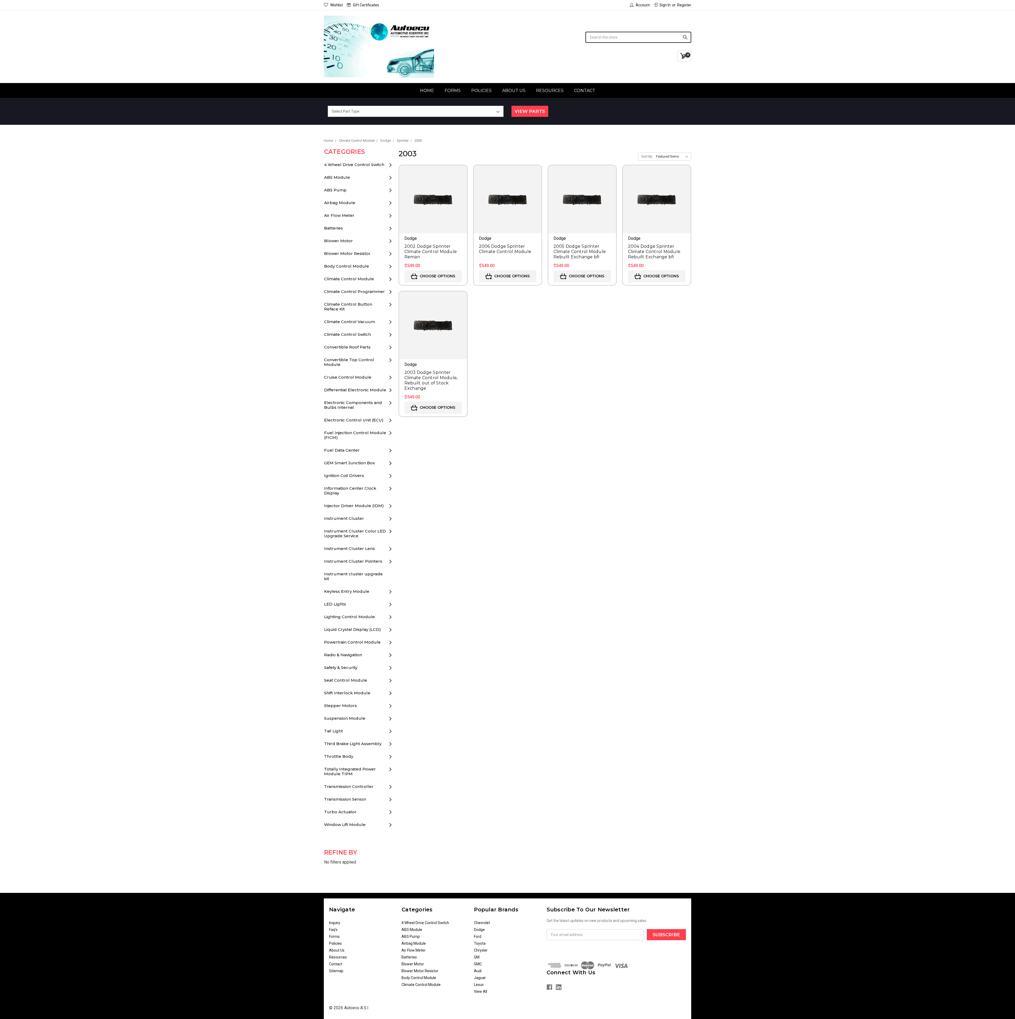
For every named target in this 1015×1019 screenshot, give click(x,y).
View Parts (530, 111)
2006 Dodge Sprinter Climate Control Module (505, 249)
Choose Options (437, 276)
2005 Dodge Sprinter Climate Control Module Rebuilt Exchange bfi (579, 251)
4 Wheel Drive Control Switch (354, 164)
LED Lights (335, 604)
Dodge (479, 930)
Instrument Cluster (344, 518)
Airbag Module (339, 202)
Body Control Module (346, 266)
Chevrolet (482, 923)
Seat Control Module (345, 680)
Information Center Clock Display (350, 490)
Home (427, 90)
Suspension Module (344, 718)
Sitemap (336, 971)
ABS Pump (335, 189)
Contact (584, 90)
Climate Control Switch (347, 334)
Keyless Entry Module (346, 591)
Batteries (333, 228)
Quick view (433, 191)
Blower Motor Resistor (347, 253)
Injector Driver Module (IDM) (354, 505)
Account (643, 5)
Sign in (665, 5)
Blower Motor (338, 240)
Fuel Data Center (342, 450)
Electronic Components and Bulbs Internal (353, 405)
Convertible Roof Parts (347, 347)
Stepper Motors (340, 705)
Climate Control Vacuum (349, 321)
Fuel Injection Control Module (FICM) (355, 435)
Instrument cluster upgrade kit (353, 576)
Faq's (333, 930)
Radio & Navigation (343, 654)
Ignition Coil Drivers (344, 475)
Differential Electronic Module (355, 389)
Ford (477, 936)
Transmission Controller (348, 786)
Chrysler (481, 950)
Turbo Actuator (340, 811)
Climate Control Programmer (354, 291)
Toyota (480, 943)
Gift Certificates (366, 5)
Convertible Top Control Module (349, 362)
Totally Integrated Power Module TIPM (350, 771)
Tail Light (333, 730)
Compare (433, 206)
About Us (513, 90)
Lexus (479, 985)
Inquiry (334, 923)
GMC (478, 964)
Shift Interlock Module (347, 692)
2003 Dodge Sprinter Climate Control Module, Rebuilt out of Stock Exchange (431, 380)
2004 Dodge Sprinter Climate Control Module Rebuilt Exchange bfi (654, 251)
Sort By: (647, 156)
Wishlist (336, 5)
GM (476, 957)
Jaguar (480, 978)
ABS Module (337, 177)
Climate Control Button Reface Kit (348, 306)
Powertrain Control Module (352, 642)
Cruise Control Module (347, 377)
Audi (478, 971)
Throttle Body (338, 756)
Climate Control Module (349, 278)
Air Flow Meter (339, 215)
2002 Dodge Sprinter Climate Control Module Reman (430, 251)
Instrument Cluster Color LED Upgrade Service (355, 533)
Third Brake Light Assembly (352, 743)
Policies (481, 90)
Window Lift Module (345, 824)
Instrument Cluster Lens (349, 548)
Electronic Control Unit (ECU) (354, 420)
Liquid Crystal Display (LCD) (352, 629)
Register (684, 5)
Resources (550, 90)
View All (480, 991)
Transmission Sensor (345, 799)
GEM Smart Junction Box (349, 462)
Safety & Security (340, 667)
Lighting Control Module (349, 616)
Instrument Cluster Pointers (353, 561)
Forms (453, 90)
